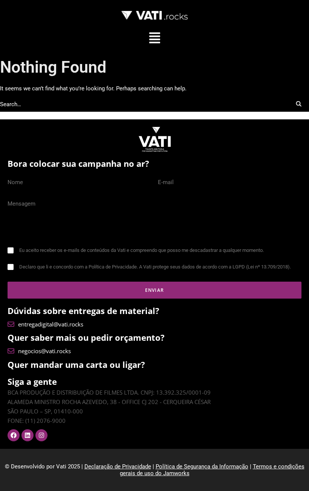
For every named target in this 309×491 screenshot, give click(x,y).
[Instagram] (41, 435)
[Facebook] (14, 435)
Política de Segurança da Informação (202, 466)
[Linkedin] (27, 435)
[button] (154, 38)
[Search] (154, 104)
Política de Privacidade (113, 267)
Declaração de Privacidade (117, 466)
